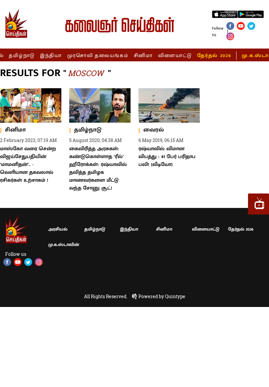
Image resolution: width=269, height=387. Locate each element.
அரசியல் (58, 229)
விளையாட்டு (175, 55)
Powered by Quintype (161, 296)
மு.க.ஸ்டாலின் (63, 244)
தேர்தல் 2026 (214, 55)
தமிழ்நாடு (22, 55)
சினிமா (143, 55)
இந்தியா (51, 55)
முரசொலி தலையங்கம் (98, 55)
